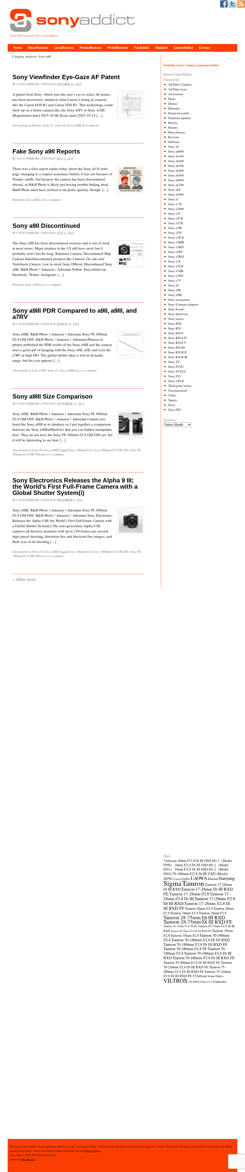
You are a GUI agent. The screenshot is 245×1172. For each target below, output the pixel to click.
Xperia (172, 400)
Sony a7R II (176, 237)
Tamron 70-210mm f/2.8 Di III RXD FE (197, 964)
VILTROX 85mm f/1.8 (200, 981)
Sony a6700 (176, 185)
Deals (171, 99)
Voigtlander (219, 982)
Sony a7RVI (176, 256)
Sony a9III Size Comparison (52, 396)
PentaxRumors (90, 47)
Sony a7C (174, 213)
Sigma (172, 883)
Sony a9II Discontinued (46, 225)
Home (17, 47)
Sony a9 (60, 125)
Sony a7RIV (176, 247)
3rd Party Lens (177, 89)
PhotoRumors (117, 47)
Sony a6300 (176, 166)
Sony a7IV (175, 232)
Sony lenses (176, 319)
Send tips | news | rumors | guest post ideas (191, 65)
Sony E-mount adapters (183, 304)
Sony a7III (175, 228)
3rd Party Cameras (180, 84)
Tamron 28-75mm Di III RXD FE (197, 921)
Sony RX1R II (177, 352)
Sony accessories (179, 299)
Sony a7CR (175, 223)
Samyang (227, 878)
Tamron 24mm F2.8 (212, 912)
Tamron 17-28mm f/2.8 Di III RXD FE (196, 905)
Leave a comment (50, 199)
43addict (161, 47)
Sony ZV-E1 (176, 366)
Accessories (175, 94)
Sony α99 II (176, 381)
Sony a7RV (39, 370)
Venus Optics (215, 976)
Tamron (193, 883)
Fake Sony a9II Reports (46, 151)
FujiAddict (141, 47)
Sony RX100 (176, 347)
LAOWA (199, 878)
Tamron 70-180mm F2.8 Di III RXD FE (204, 957)
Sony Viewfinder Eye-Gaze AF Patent (66, 77)
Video (172, 395)
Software (173, 142)
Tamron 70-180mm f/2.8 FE (185, 948)
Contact (204, 47)
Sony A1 (48, 125)
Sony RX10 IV (177, 338)
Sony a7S (174, 261)
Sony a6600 (176, 180)
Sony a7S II (175, 266)
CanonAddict (183, 47)
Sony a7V (174, 280)
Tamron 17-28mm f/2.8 (189, 894)
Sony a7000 (176, 209)
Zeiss (171, 405)
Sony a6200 (176, 161)
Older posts (24, 579)
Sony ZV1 (174, 376)
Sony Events (176, 309)
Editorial (174, 108)
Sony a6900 (176, 194)
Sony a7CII (175, 218)
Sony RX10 (175, 333)
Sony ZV (174, 362)
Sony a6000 (176, 151)
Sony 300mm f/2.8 (80, 450)
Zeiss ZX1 (174, 409)
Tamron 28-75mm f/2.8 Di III (180, 926)
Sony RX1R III (177, 357)
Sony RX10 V (177, 342)
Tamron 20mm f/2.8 (199, 908)
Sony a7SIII (175, 271)
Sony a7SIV (176, 276)
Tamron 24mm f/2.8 (184, 912)
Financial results (178, 113)
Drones (172, 103)
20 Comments (90, 125)
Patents (36, 125)
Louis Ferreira (28, 84)
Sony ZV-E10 (177, 371)
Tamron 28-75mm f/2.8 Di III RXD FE (191, 931)
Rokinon (213, 878)
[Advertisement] (199, 608)
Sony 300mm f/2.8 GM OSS (111, 450)
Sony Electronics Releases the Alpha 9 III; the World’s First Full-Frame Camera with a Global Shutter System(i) (75, 486)
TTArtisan (200, 976)
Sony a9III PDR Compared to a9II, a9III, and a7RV (74, 313)
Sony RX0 (175, 323)
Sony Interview (178, 314)
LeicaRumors (64, 47)
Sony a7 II (174, 204)
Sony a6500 (176, 175)
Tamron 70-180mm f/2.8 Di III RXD (200, 939)
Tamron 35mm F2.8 (185, 935)
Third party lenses (179, 385)
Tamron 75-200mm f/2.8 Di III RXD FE (194, 969)
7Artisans (170, 860)
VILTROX (175, 980)
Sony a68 (174, 189)
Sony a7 (173, 199)
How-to (173, 122)
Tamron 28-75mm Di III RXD (194, 917)
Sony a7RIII (176, 242)
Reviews (173, 137)
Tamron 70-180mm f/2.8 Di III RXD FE (195, 944)
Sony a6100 (176, 156)
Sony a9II (31, 199)
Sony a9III (73, 125)
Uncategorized (177, 390)
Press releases (176, 132)
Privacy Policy (92, 1150)
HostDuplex (28, 1159)
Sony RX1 (175, 328)
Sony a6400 (176, 170)
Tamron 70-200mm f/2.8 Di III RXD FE (191, 962)
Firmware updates (179, 118)
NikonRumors (38, 47)
